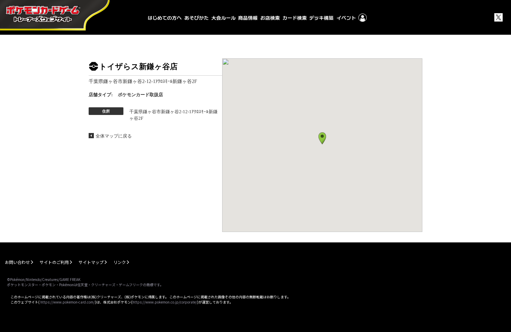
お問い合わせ (17, 262)
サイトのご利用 (54, 262)
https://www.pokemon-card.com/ (67, 302)
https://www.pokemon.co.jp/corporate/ (164, 302)
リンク (119, 262)
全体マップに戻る (114, 136)
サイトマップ (91, 262)
